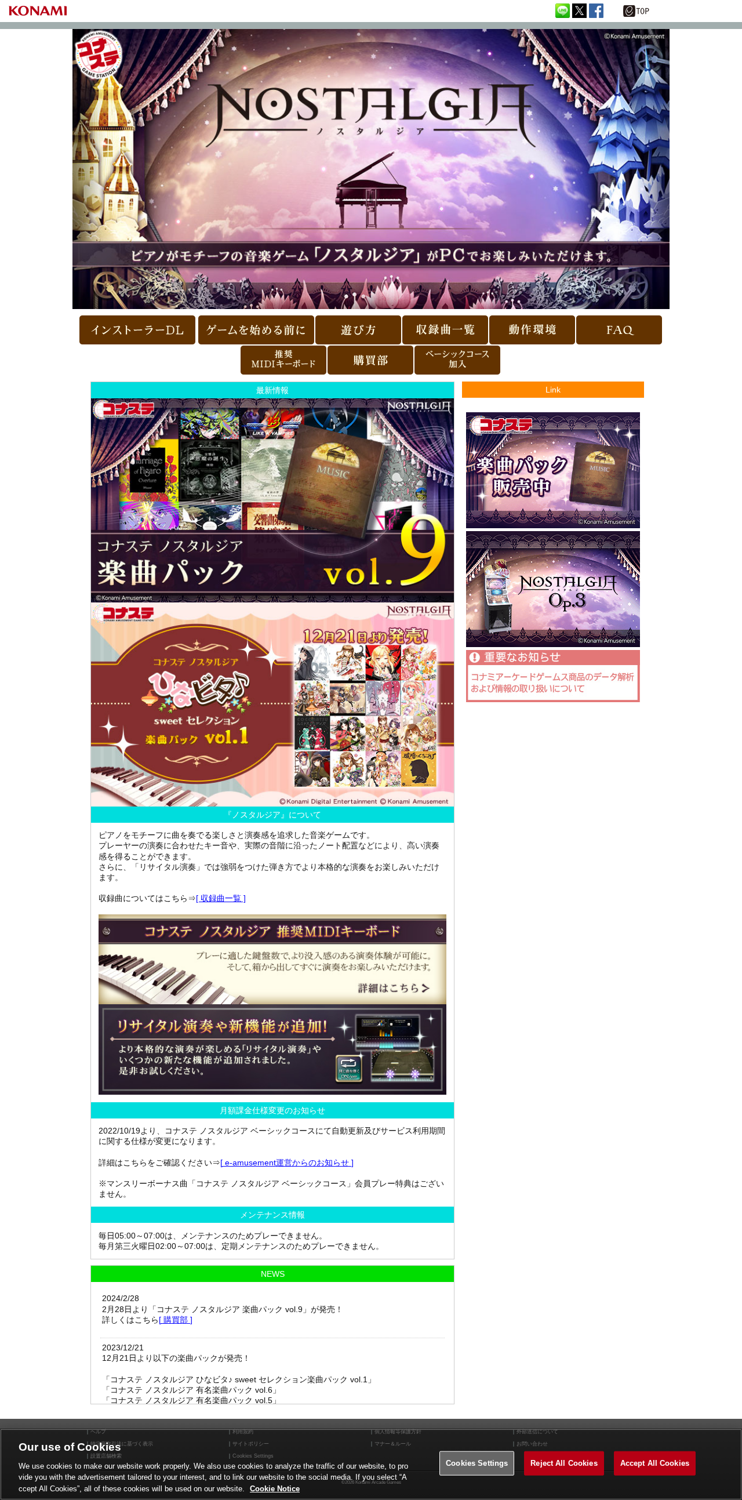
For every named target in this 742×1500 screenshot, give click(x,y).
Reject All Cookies (563, 1463)
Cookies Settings (477, 1463)
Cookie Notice (275, 1488)
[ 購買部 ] (175, 1319)
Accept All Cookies (654, 1463)
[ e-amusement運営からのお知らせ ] (287, 1162)
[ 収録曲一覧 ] (221, 898)
